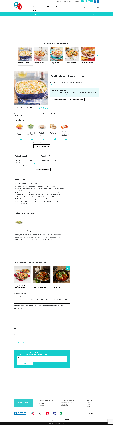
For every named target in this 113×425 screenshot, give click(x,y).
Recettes (34, 6)
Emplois (41, 405)
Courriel (16, 335)
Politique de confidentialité (64, 405)
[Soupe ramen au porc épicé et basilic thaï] (41, 274)
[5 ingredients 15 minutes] (20, 6)
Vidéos (33, 10)
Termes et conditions (66, 402)
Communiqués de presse (67, 400)
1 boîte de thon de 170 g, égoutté (42, 134)
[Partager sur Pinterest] (21, 107)
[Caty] (41, 413)
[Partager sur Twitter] (17, 107)
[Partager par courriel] (31, 107)
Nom (15, 328)
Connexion (58, 1)
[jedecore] (54, 413)
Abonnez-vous (68, 1)
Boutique (77, 1)
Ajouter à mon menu (77, 99)
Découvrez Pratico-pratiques (44, 402)
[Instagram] (98, 14)
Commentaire (18, 308)
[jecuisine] (47, 413)
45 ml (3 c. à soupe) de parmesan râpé (53, 134)
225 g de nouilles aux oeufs (19, 133)
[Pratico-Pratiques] (20, 413)
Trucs (58, 6)
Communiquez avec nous (46, 400)
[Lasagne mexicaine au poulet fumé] (61, 274)
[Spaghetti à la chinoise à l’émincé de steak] (22, 274)
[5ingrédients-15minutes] (33, 413)
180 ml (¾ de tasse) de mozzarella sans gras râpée (64, 133)
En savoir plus (23, 403)
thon (48, 114)
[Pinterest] (89, 413)
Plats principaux (27, 14)
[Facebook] (93, 14)
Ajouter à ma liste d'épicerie (42, 146)
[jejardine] (61, 413)
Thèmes (47, 6)
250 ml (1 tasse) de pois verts (30, 133)
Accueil (15, 14)
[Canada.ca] (66, 419)
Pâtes (33, 14)
